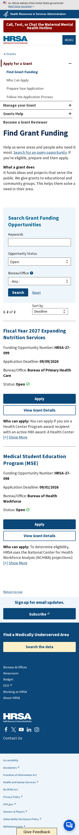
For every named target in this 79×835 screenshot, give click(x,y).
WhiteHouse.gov (13, 826)
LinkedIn (29, 729)
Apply (39, 398)
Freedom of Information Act (20, 775)
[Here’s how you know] (39, 5)
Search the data (39, 646)
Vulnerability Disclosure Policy (21, 819)
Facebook (6, 729)
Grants (11, 54)
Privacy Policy (11, 797)
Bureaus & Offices (15, 667)
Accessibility (10, 760)
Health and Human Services (19, 782)
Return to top (12, 592)
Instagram (36, 729)
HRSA (15, 40)
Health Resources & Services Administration (38, 14)
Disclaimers (10, 767)
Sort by (37, 305)
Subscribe (37, 614)
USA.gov (8, 804)
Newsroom (10, 673)
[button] (31, 272)
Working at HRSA (15, 692)
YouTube (21, 729)
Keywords (15, 234)
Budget (8, 679)
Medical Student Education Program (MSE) (34, 459)
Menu (69, 40)
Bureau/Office (18, 273)
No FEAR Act (10, 789)
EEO (6, 685)
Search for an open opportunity (40, 152)
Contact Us (12, 738)
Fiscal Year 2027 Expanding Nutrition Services (34, 334)
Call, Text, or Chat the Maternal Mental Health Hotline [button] (39, 26)
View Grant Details (40, 410)
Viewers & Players (14, 811)
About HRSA (11, 698)
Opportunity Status (22, 253)
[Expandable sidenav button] (70, 63)
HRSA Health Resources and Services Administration (17, 717)
